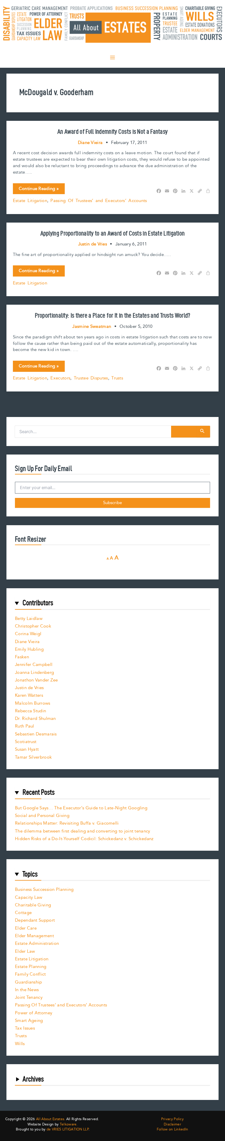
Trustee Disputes (91, 378)
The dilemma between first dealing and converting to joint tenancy (82, 831)
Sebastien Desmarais (36, 734)
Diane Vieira (27, 641)
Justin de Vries (29, 687)
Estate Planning (31, 966)
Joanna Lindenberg (34, 672)
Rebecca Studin (30, 711)
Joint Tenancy (28, 997)
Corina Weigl (28, 633)
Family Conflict (30, 974)
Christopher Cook (33, 626)
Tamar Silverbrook (33, 757)
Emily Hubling (29, 649)
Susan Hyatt (27, 749)
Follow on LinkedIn (172, 1129)
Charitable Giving (33, 905)
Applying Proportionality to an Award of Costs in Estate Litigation (112, 233)
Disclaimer (172, 1124)
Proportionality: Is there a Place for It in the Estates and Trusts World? (112, 315)
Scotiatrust (25, 741)
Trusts (117, 378)
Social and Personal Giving (42, 815)
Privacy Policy (172, 1119)
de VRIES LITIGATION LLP (67, 1129)
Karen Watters (29, 695)
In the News (27, 989)
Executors (60, 378)
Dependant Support (35, 920)
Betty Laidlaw (28, 618)
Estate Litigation (30, 200)
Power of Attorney (33, 1013)
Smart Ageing (29, 1020)
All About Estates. (50, 1119)
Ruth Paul (24, 726)
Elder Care (26, 928)
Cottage (23, 912)
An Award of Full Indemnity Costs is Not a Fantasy (112, 131)
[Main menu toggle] (112, 57)
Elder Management (34, 936)
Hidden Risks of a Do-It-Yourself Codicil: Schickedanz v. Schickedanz (84, 838)
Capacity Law (28, 897)
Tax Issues (25, 1028)
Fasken (22, 657)
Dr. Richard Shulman (35, 718)
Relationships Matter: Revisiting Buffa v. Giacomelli (67, 823)
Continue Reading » (38, 189)
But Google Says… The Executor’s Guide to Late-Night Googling (81, 808)
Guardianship (28, 982)
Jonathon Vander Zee (36, 680)
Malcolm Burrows (32, 703)
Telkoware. (69, 1124)
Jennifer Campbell (33, 664)
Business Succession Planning (44, 889)
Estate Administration (37, 943)
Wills (20, 1043)
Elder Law (25, 951)
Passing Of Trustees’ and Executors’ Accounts (98, 200)
